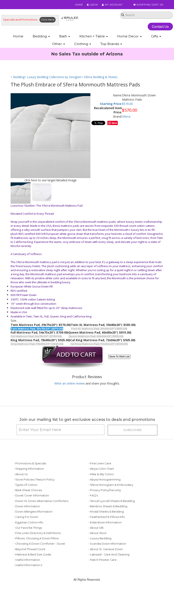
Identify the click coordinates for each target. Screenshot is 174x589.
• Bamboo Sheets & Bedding (107, 506)
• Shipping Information (29, 468)
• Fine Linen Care (99, 463)
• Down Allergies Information (33, 511)
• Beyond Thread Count (29, 549)
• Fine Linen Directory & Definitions (37, 533)
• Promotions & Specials (30, 463)
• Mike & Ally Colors (101, 474)
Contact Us (160, 26)
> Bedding (17, 77)
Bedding (40, 36)
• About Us (21, 474)
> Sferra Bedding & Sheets (99, 77)
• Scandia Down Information (107, 543)
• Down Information (27, 506)
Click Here (48, 19)
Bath (63, 36)
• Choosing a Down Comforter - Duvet (39, 543)
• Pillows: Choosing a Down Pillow (36, 538)
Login (93, 4)
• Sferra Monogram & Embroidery (110, 484)
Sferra (126, 116)
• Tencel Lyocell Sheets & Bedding (111, 501)
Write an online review (69, 383)
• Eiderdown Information (105, 522)
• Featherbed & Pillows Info (106, 517)
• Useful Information (27, 559)
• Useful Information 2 (28, 565)
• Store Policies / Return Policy (34, 479)
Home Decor (128, 36)
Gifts (155, 36)
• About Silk (96, 527)
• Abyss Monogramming (104, 479)
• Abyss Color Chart (101, 468)
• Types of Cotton (25, 484)
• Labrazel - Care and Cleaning (108, 554)
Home (79, 4)
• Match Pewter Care (102, 559)
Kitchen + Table (92, 36)
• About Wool (97, 533)
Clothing (81, 44)
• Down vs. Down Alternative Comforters (41, 501)
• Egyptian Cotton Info (28, 522)
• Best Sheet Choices (28, 490)
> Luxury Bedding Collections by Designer (52, 77)
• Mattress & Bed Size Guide (32, 554)
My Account (113, 4)
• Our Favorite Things (28, 527)
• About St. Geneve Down (105, 549)
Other (57, 44)
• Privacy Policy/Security (104, 490)
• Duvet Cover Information (31, 495)
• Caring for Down (26, 517)
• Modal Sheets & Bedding (106, 511)
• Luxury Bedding (99, 538)
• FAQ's (93, 495)
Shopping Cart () (149, 4)
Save (114, 122)
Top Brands (110, 44)
